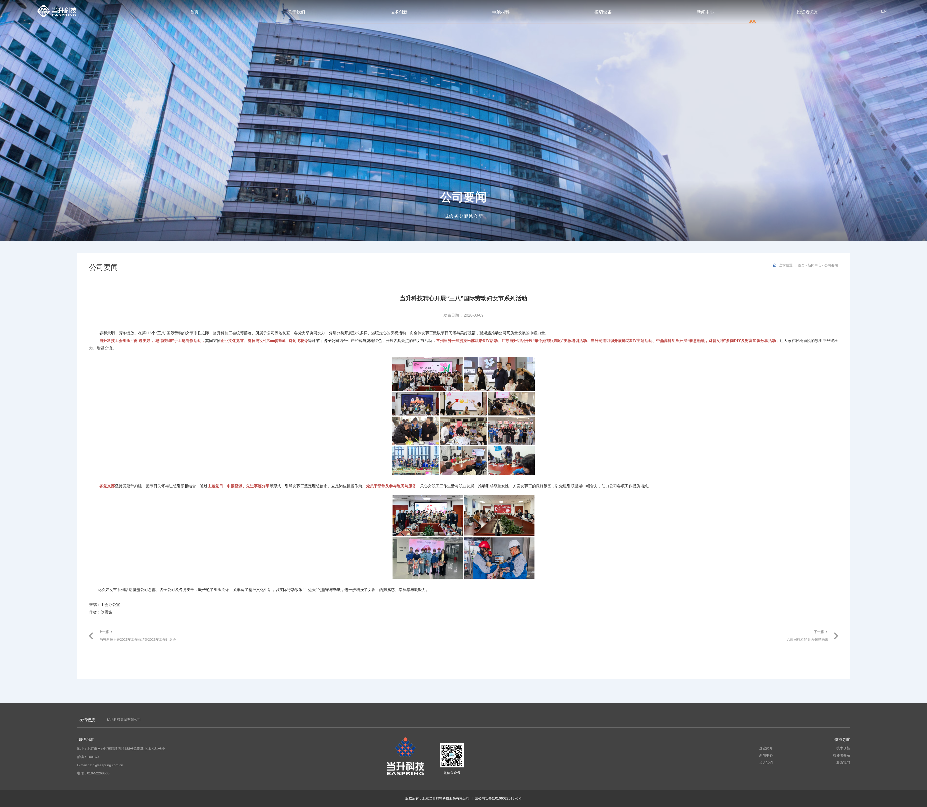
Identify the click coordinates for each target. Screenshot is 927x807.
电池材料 (501, 12)
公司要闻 (831, 265)
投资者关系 (807, 12)
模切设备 (603, 12)
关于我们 (296, 12)
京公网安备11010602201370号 (498, 798)
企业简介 (766, 748)
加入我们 (766, 763)
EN (884, 11)
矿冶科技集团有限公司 (124, 719)
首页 (194, 12)
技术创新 (398, 12)
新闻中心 (705, 12)
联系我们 (843, 763)
